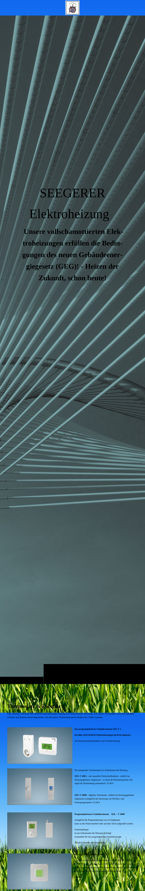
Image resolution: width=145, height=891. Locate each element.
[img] (72, 350)
